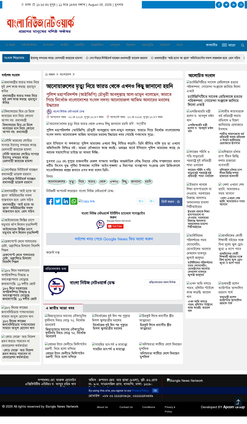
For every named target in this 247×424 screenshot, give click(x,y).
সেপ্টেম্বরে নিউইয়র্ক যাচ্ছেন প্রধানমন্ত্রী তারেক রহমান (91, 58)
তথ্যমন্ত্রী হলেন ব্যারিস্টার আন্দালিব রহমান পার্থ (230, 300)
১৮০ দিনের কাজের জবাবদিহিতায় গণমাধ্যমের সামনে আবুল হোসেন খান (19, 324)
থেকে (102, 182)
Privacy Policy (140, 390)
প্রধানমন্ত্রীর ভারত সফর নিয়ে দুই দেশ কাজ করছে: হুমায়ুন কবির (20, 99)
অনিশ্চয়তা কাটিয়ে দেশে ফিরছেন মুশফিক (159, 355)
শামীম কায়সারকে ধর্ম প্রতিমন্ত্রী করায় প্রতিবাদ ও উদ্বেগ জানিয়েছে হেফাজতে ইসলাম (232, 138)
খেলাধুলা (115, 45)
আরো (179, 45)
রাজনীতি (80, 45)
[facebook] (219, 5)
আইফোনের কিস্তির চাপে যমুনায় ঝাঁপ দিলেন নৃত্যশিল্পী (21, 231)
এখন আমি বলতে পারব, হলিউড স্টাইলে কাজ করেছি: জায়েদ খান (200, 306)
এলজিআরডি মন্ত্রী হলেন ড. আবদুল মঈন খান (200, 128)
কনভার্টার (211, 45)
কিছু (124, 182)
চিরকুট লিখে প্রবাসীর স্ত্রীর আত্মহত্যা (155, 327)
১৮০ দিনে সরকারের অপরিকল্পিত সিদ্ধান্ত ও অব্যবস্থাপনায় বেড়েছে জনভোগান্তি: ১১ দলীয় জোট (19, 294)
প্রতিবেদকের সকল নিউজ (162, 282)
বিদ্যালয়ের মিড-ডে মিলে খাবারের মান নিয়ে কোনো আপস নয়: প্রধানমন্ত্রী (18, 128)
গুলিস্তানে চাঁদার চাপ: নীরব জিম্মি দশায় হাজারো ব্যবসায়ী (231, 173)
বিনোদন (131, 45)
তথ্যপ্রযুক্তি (148, 45)
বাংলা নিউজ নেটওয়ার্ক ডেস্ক (68, 112)
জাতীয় (64, 45)
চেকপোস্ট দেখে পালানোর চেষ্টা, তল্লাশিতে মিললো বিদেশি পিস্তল (19, 258)
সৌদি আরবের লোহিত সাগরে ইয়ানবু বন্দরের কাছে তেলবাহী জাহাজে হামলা (21, 157)
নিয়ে (81, 182)
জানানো (136, 182)
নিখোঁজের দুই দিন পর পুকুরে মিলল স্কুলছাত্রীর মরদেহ (110, 327)
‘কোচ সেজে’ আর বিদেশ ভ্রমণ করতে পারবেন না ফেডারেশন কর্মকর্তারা (18, 353)
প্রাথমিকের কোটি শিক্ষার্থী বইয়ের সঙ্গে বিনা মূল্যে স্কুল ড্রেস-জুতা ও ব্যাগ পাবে (231, 258)
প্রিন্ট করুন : (169, 202)
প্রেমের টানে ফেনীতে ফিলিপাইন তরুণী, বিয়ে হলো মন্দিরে (65, 355)
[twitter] (226, 5)
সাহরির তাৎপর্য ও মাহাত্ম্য (109, 349)
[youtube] (241, 5)
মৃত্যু (71, 182)
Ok (155, 390)
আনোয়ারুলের (56, 182)
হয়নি (148, 182)
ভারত (91, 182)
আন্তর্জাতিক (97, 45)
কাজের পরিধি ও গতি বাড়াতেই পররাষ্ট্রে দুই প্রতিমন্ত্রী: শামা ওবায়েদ (201, 173)
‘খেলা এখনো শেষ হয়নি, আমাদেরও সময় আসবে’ (232, 201)
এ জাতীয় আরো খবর (60, 308)
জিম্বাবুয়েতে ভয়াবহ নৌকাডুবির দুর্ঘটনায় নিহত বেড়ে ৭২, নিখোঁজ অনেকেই (66, 332)
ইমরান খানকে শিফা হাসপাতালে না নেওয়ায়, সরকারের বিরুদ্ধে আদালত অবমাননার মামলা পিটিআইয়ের (199, 219)
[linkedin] (233, 5)
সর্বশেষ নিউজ (29, 45)
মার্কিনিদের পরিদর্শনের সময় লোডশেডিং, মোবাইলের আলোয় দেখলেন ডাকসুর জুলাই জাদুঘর (200, 269)
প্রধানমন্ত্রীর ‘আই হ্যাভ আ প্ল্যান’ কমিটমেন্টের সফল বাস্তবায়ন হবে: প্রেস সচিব (170, 58)
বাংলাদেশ (48, 45)
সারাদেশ (165, 45)
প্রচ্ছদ (11, 45)
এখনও (114, 182)
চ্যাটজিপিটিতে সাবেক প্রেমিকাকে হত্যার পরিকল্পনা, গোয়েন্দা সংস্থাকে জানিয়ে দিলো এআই (215, 100)
